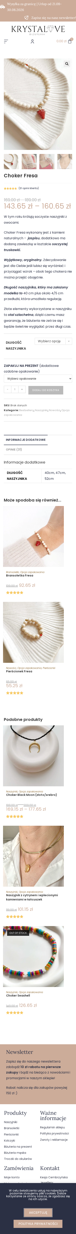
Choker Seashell (18, 995)
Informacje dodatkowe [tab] (26, 440)
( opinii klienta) (29, 188)
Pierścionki (49, 668)
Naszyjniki (41, 410)
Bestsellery (26, 410)
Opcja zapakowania (32, 572)
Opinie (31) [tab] (14, 449)
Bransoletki (12, 572)
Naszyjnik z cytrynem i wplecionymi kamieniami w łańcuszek (32, 897)
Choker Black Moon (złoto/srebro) (31, 795)
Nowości (54, 410)
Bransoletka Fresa (19, 575)
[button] (67, 64)
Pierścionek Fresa (19, 671)
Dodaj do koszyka (45, 390)
